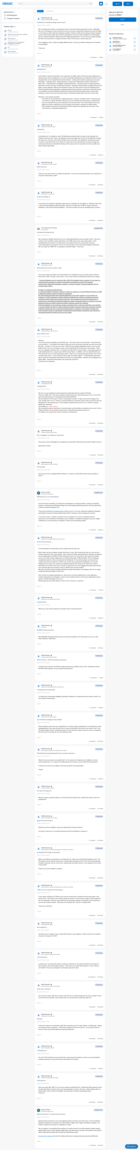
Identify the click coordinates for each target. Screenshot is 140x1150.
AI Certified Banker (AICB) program (63, 511)
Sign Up (117, 4)
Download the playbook (45, 1136)
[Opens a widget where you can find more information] (131, 1146)
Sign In (128, 4)
